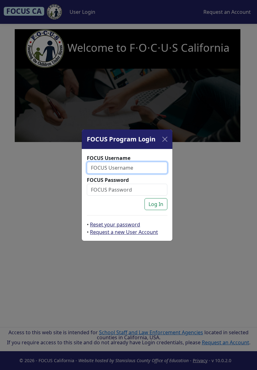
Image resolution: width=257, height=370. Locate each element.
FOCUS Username (108, 158)
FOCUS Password (108, 180)
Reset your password (115, 224)
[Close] (165, 139)
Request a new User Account (124, 232)
